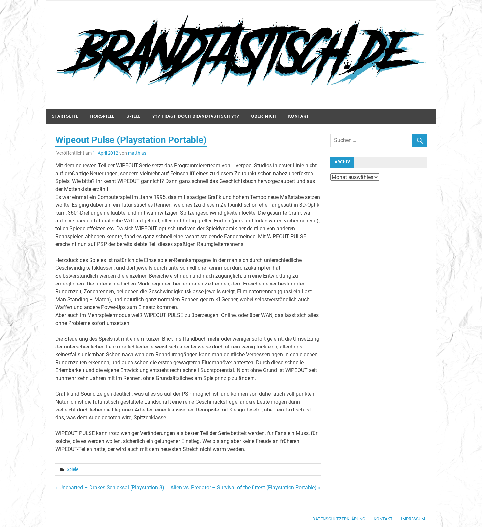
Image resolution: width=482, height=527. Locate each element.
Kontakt (298, 116)
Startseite (65, 116)
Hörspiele (102, 116)
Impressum (413, 518)
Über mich (263, 116)
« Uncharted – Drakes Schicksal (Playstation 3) (109, 487)
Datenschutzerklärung (338, 518)
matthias (137, 153)
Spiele (133, 116)
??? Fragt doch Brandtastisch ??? (195, 116)
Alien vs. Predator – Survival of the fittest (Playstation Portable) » (246, 487)
